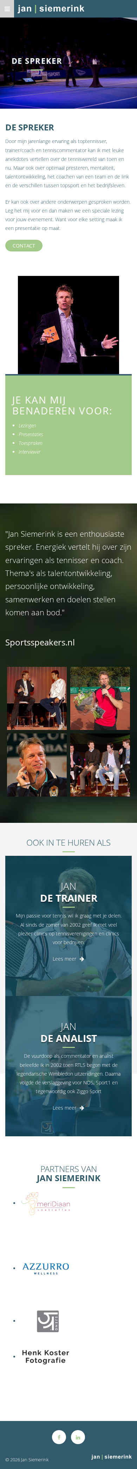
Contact (24, 245)
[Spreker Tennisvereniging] (100, 698)
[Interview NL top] (100, 765)
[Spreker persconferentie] (37, 765)
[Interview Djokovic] (37, 698)
